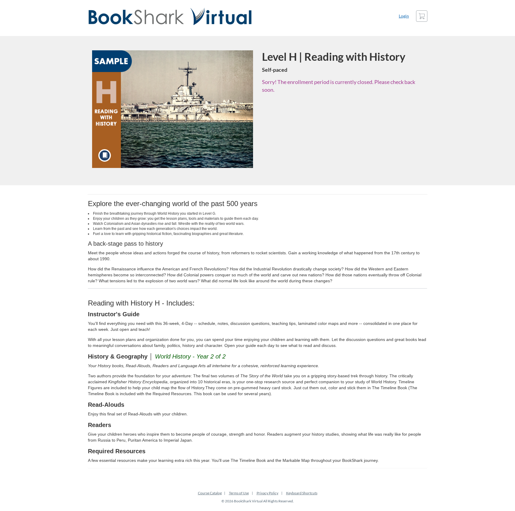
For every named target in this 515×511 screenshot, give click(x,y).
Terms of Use (239, 493)
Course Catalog (210, 493)
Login (404, 15)
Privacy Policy (267, 493)
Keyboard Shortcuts (301, 493)
